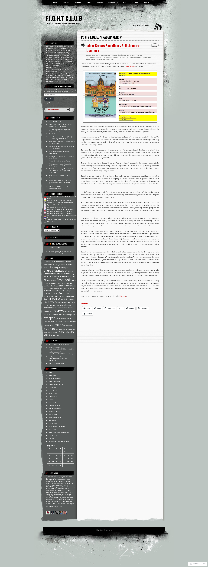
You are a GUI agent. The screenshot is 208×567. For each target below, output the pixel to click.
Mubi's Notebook (54, 411)
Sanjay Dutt (67, 311)
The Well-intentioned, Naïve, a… (63, 200)
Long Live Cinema (54, 405)
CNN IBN (66, 274)
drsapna (49, 203)
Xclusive (135, 2)
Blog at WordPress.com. (104, 530)
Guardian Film (53, 396)
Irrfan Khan (54, 286)
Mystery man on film (55, 417)
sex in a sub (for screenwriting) (58, 432)
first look (78, 2)
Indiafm (46, 286)
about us (65, 2)
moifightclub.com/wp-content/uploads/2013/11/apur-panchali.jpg (59, 358)
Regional (133, 55)
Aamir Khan (52, 375)
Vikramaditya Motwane (51, 332)
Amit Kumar (51, 215)
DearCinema (53, 393)
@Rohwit (50, 211)
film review (52, 280)
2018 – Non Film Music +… (61, 205)
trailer (58, 324)
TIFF (57, 321)
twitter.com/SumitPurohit (57, 363)
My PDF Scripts (53, 414)
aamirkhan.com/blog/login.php (59, 344)
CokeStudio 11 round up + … (64, 211)
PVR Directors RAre (50, 305)
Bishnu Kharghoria (115, 57)
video (53, 328)
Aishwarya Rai (49, 265)
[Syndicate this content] (50, 244)
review (58, 311)
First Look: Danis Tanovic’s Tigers (59, 161)
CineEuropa (52, 387)
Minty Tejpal (67, 291)
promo (72, 302)
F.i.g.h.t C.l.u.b (63, 18)
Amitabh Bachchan (55, 378)
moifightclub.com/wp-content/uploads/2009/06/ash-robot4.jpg (61, 353)
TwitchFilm (52, 438)
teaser (69, 319)
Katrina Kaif (54, 288)
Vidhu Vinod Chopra (62, 329)
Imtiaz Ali (68, 283)
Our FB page (54, 237)
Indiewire (52, 399)
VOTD (47, 334)
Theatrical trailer (49, 321)
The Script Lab (53, 435)
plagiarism (71, 299)
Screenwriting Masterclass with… (63, 209)
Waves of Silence (108, 59)
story (74, 314)
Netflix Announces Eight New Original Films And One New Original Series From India (61, 170)
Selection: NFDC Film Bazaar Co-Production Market (59, 188)
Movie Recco (113, 2)
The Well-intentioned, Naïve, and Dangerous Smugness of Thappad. (60, 130)
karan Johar (63, 285)
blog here (123, 296)
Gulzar (73, 280)
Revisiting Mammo (55, 121)
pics (65, 298)
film (46, 280)
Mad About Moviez (55, 408)
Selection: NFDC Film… (54, 219)
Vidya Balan (72, 329)
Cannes (59, 273)
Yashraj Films (54, 335)
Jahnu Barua (131, 57)
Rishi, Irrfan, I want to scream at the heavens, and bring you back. (60, 125)
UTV (65, 325)
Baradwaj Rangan (54, 381)
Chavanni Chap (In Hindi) (56, 384)
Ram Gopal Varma (57, 308)
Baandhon (93, 57)
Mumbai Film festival (55, 293)
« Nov (46, 468)
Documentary (69, 276)
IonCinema (52, 402)
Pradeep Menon (142, 57)
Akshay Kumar (59, 265)
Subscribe (49, 99)
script (73, 311)
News (89, 2)
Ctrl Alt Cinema (53, 134)
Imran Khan (59, 283)
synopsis (49, 318)
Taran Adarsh (61, 318)
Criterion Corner (54, 390)
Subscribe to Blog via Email (60, 86)
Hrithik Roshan (49, 283)
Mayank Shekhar (57, 291)
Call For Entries (50, 274)
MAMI (48, 290)
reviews (100, 2)
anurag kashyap (54, 270)
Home (55, 2)
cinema (114, 55)
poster (52, 302)
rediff (52, 311)
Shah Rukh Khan (60, 314)
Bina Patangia (103, 57)
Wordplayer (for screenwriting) (59, 441)
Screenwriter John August (57, 426)
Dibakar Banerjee (57, 276)
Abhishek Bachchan (63, 262)
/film (50, 372)
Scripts (146, 2)
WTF (124, 2)
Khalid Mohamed (63, 288)
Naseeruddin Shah (59, 296)
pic (62, 299)
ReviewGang (53, 423)
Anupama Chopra (61, 267)
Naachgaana (52, 420)
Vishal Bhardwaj (67, 331)
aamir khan (49, 261)
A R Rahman (69, 271)
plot (46, 302)
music (51, 296)
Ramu (66, 308)
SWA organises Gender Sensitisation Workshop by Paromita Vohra (60, 165)
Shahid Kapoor (49, 315)
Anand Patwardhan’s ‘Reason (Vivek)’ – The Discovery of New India (61, 138)
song (69, 315)
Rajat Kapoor (61, 305)
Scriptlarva (52, 429)
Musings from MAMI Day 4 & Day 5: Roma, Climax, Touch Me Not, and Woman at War (60, 182)
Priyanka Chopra (62, 302)
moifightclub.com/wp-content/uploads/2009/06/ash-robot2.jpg (61, 348)
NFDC (57, 299)
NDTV (52, 299)
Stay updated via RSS (141, 26)
